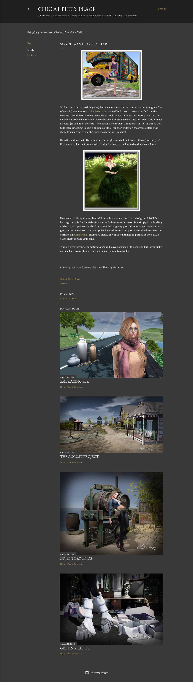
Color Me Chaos (97, 111)
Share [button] (30, 43)
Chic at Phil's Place (66, 9)
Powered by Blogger (99, 672)
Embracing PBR (74, 381)
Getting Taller (75, 648)
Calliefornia (80, 234)
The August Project (79, 456)
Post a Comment (69, 299)
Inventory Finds (76, 558)
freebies (31, 55)
